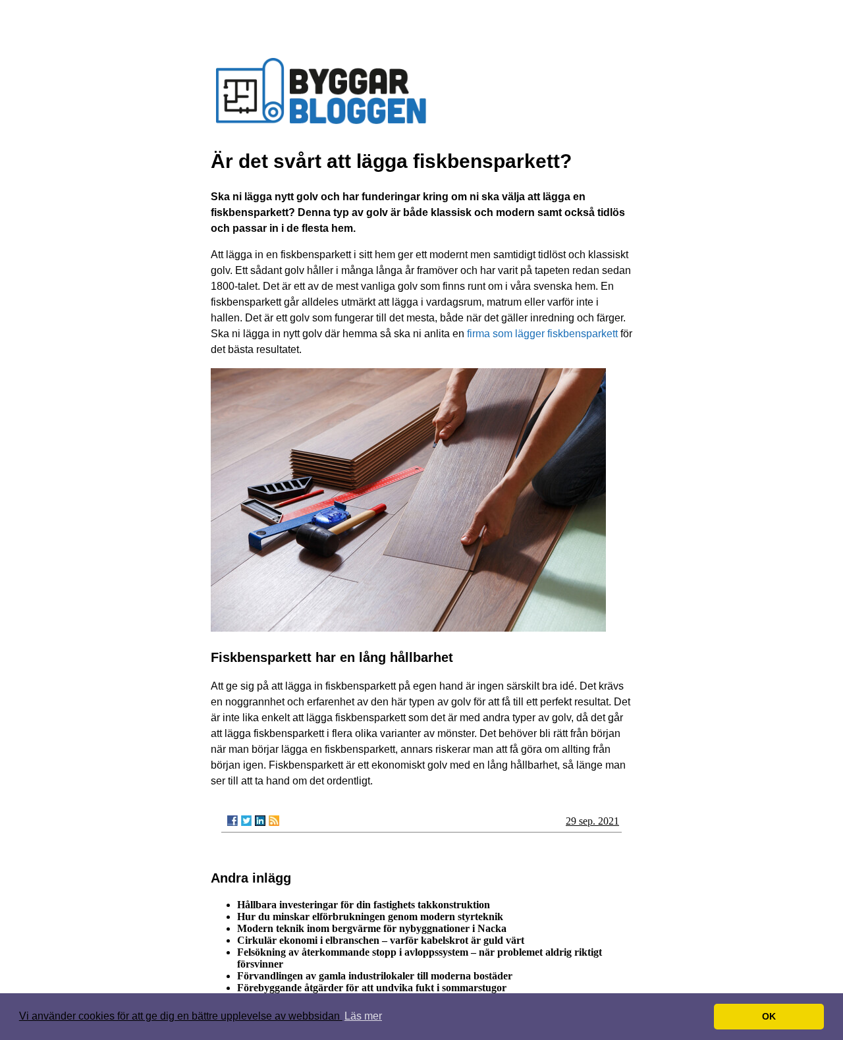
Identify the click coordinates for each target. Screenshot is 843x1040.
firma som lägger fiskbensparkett (542, 333)
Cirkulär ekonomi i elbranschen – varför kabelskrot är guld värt (380, 940)
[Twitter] (246, 820)
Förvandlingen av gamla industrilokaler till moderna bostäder (374, 975)
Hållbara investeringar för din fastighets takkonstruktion (363, 904)
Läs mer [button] (363, 1016)
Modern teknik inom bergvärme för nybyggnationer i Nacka (371, 928)
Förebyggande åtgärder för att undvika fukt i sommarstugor (371, 987)
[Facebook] (232, 820)
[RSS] (274, 820)
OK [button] (769, 1016)
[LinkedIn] (260, 820)
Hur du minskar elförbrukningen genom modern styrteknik (370, 916)
